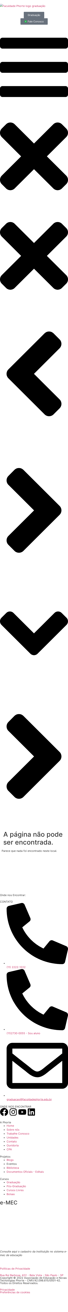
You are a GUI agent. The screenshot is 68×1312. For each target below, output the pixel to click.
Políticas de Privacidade (15, 1268)
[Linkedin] (31, 1112)
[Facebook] (4, 1112)
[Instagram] (13, 1112)
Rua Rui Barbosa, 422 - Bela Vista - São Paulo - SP (31, 1275)
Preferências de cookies (15, 1292)
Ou (9, 1259)
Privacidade (7, 1289)
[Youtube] (22, 1112)
